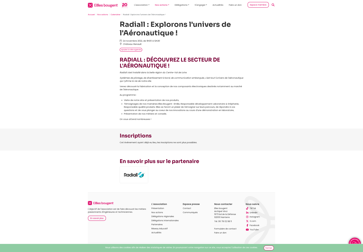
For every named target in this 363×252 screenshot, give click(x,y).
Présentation (157, 208)
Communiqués (190, 212)
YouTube (254, 229)
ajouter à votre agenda (131, 49)
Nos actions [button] (161, 4)
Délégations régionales (162, 216)
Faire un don (235, 4)
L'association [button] (141, 4)
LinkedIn (254, 212)
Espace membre (258, 4)
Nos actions (102, 14)
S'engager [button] (200, 4)
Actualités (218, 4)
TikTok (253, 208)
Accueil (91, 14)
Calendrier (116, 14)
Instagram (255, 216)
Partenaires (157, 224)
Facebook (254, 225)
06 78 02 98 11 (225, 221)
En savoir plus (97, 218)
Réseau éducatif (159, 228)
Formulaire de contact (225, 228)
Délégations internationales (165, 220)
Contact (187, 208)
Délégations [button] (181, 4)
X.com (253, 221)
